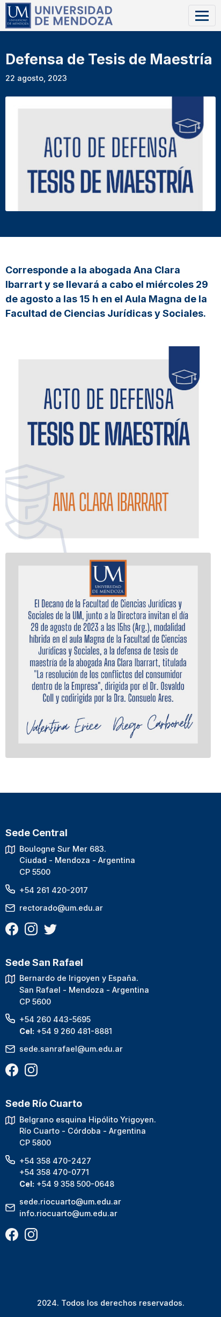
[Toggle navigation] (202, 15)
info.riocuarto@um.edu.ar (68, 1213)
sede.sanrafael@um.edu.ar (71, 1048)
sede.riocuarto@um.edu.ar (70, 1201)
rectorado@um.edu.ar (61, 907)
